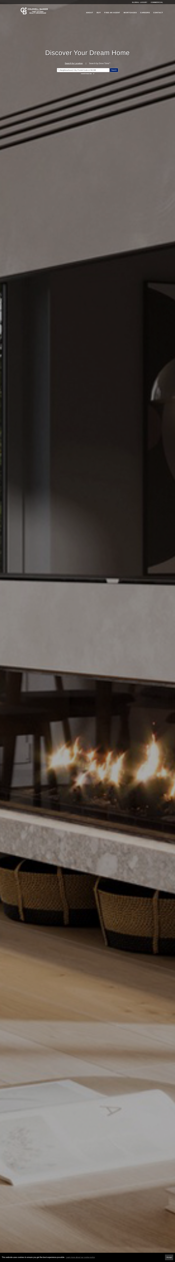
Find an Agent (112, 13)
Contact (158, 13)
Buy (99, 13)
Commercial (157, 2)
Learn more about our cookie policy (80, 1257)
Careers (145, 13)
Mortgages (130, 13)
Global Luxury (139, 2)
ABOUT (89, 13)
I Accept (169, 1257)
